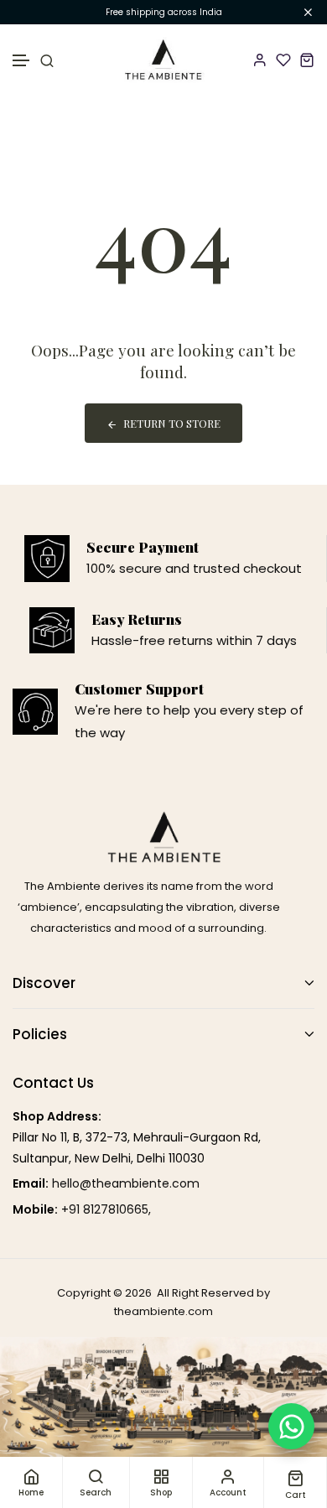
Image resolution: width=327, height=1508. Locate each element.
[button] (22, 61)
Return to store (172, 423)
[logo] (164, 60)
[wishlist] (283, 59)
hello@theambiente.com (126, 1183)
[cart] (306, 59)
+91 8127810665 (104, 1209)
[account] (259, 59)
